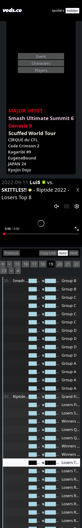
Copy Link (48, 253)
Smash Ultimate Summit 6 (41, 118)
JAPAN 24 (17, 164)
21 (68, 264)
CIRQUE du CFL (23, 140)
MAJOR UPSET (25, 110)
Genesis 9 (20, 125)
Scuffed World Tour (32, 133)
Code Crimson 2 (23, 146)
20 (59, 264)
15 (17, 264)
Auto (63, 253)
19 (51, 264)
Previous (12, 253)
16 (25, 264)
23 (3, 270)
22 (76, 264)
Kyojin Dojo (19, 170)
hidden (72, 10)
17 (34, 264)
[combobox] (41, 56)
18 (42, 264)
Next (73, 253)
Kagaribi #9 (19, 152)
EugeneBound (22, 158)
